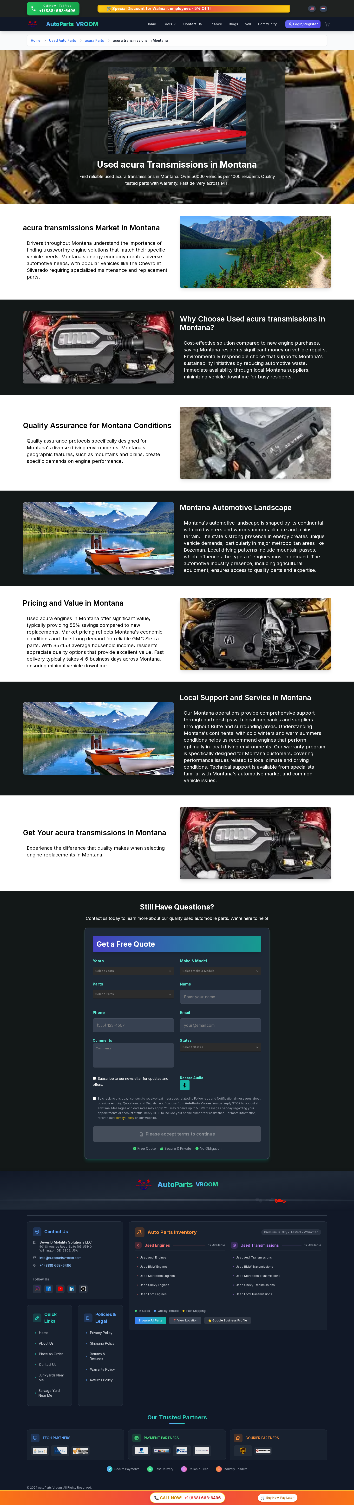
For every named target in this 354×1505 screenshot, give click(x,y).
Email (185, 1012)
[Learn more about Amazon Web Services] (80, 1451)
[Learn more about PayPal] (141, 1450)
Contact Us (192, 24)
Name (185, 984)
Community (267, 24)
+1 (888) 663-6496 (55, 1265)
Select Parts (104, 994)
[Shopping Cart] (327, 24)
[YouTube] (60, 1289)
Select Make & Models (199, 971)
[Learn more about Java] (40, 1451)
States (186, 1040)
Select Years (104, 971)
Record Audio (191, 1078)
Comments (102, 1040)
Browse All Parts (150, 1320)
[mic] (185, 1085)
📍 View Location (185, 1320)
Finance (215, 24)
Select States (193, 1047)
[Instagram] (37, 1289)
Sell (248, 24)
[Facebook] (48, 1289)
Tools (167, 24)
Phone (99, 1012)
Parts (98, 984)
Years (98, 960)
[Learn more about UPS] (243, 1450)
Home (151, 24)
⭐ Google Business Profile (227, 1320)
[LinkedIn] (71, 1289)
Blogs (233, 24)
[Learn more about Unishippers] (263, 1451)
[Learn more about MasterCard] (161, 1450)
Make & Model (193, 960)
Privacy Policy (124, 1118)
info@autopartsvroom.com (60, 1258)
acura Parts (94, 40)
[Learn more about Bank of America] (202, 1450)
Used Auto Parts (62, 40)
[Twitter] (83, 1289)
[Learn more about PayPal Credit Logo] (182, 1450)
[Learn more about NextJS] (60, 1450)
